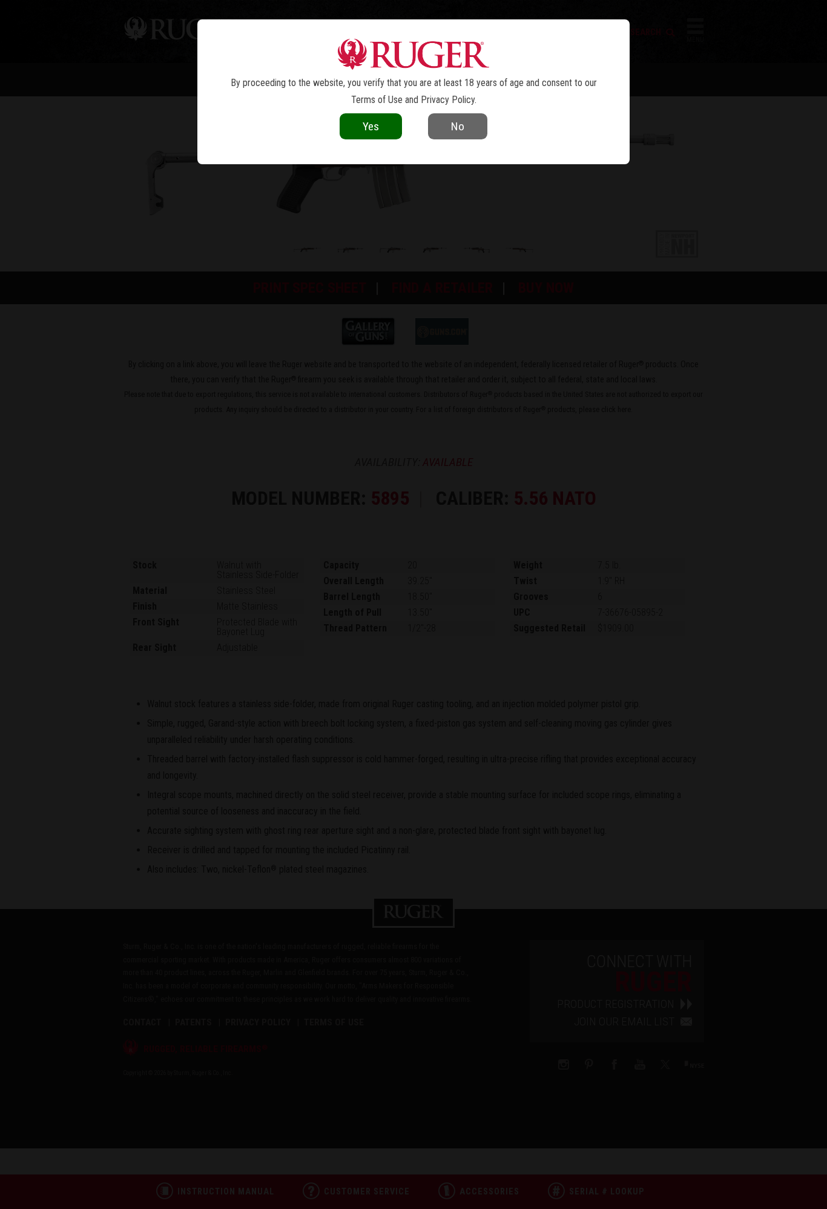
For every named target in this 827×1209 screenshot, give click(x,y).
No (457, 126)
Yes (371, 126)
